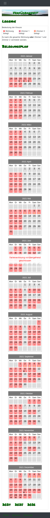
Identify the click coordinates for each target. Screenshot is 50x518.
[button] (6, 515)
